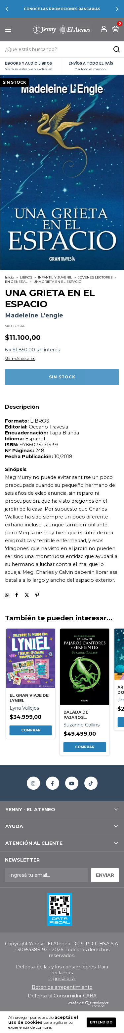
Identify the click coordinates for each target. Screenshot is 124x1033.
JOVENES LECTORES (95, 277)
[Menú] (9, 29)
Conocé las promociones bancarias (62, 9)
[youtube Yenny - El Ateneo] (71, 783)
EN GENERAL (16, 282)
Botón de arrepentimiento (62, 987)
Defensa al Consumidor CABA (62, 996)
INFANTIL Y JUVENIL (55, 277)
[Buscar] (116, 49)
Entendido (101, 1022)
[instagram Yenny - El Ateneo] (33, 783)
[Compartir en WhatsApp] (7, 595)
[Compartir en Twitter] (26, 595)
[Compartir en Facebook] (16, 595)
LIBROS (26, 277)
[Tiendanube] (88, 1005)
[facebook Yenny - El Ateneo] (52, 783)
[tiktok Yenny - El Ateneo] (91, 783)
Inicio (9, 277)
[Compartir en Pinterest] (37, 595)
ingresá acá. (62, 979)
